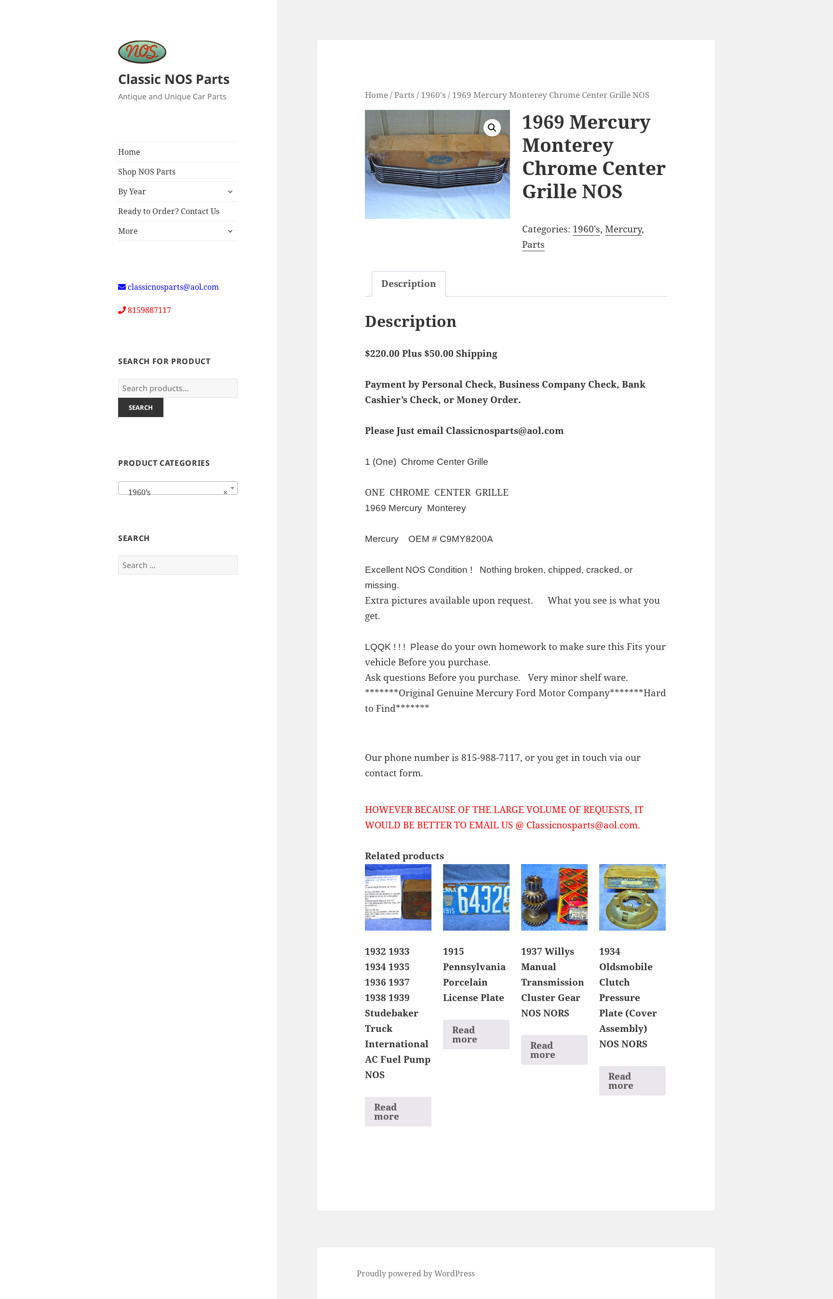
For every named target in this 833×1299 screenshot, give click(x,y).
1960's (433, 94)
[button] (492, 127)
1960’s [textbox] (175, 492)
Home (129, 152)
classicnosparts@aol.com (173, 287)
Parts (404, 94)
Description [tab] (408, 283)
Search (141, 407)
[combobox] (178, 488)
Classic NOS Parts (173, 79)
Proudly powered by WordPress (416, 1273)
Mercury (623, 229)
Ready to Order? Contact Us (168, 211)
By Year (132, 191)
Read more (386, 1112)
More (128, 231)
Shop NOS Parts (146, 171)
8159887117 (149, 310)
